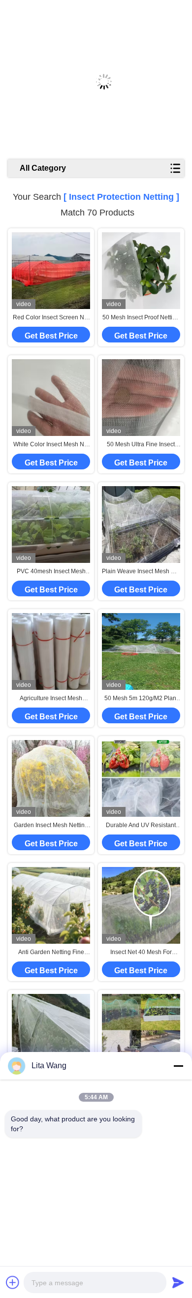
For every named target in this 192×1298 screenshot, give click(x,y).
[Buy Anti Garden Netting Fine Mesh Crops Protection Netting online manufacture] (51, 905)
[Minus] (178, 1066)
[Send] (178, 1282)
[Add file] (13, 1282)
